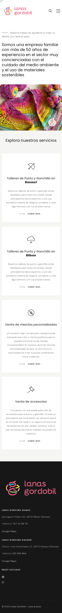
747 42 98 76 (20, 523)
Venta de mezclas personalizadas (31, 324)
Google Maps (9, 531)
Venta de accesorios (31, 401)
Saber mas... (35, 214)
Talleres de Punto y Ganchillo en (31, 180)
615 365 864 (19, 553)
